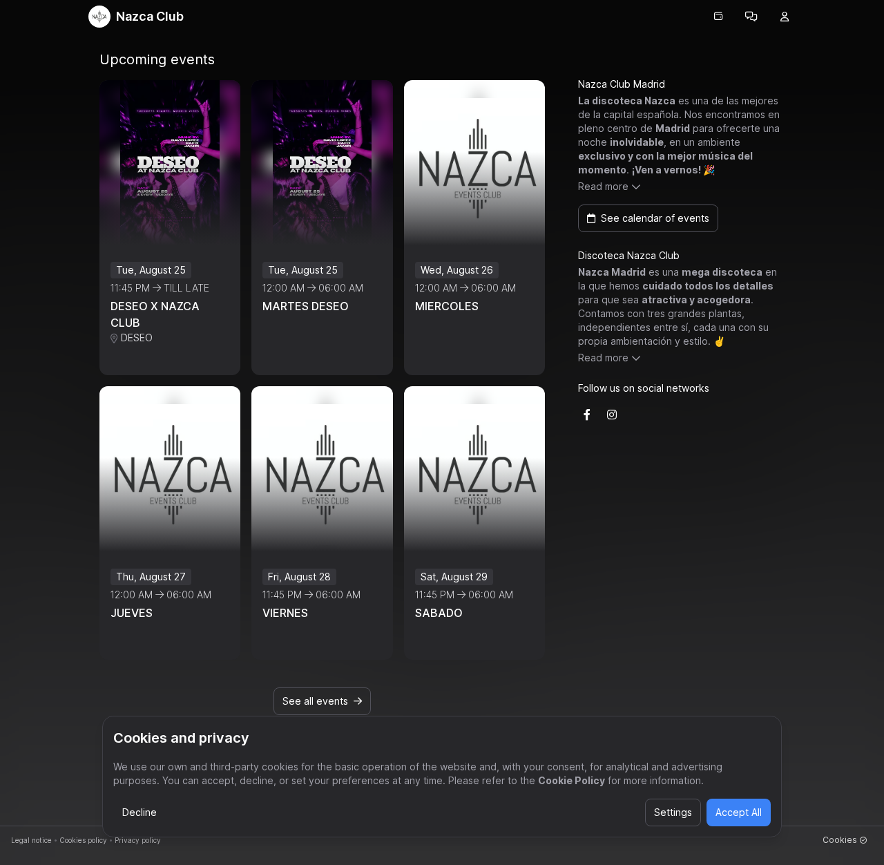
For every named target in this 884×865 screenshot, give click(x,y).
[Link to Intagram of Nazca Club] (612, 414)
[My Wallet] (718, 17)
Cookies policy (83, 840)
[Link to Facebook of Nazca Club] (587, 414)
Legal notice (31, 840)
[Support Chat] (751, 17)
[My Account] (785, 17)
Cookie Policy (571, 780)
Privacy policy (138, 840)
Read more (603, 186)
